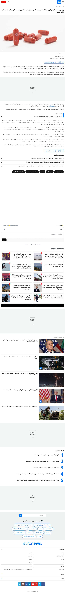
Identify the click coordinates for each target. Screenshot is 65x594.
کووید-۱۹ (50, 172)
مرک (42, 172)
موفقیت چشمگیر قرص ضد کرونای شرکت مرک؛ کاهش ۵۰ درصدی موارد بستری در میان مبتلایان (41, 166)
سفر (63, 563)
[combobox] (32, 515)
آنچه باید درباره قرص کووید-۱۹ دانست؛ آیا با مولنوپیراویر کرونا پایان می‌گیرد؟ (45, 162)
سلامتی (30, 559)
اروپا (63, 553)
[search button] (20, 515)
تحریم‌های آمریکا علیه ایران (19, 529)
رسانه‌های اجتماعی (19, 533)
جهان (57, 6)
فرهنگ (30, 563)
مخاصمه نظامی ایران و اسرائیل (42, 525)
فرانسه (47, 533)
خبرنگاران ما (61, 569)
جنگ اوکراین (48, 529)
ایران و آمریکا (39, 533)
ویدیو (62, 566)
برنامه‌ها (30, 566)
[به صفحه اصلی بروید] (59, 2)
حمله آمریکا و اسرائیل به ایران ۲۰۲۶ (23, 525)
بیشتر (62, 578)
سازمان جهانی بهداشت (32, 172)
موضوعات (61, 549)
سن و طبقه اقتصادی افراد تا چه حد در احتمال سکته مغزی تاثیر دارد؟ (47, 158)
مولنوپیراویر (52, 106)
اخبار (60, 6)
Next (62, 559)
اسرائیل (29, 533)
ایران (40, 529)
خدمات (62, 574)
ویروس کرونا (59, 172)
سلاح (40, 536)
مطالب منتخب (59, 337)
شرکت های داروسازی (18, 172)
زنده (4, 2)
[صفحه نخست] (63, 6)
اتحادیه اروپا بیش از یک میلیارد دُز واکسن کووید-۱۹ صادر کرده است (48, 116)
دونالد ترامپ (32, 529)
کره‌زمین (30, 556)
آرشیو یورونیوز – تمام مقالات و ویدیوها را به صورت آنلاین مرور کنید (18, 569)
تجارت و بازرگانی (60, 556)
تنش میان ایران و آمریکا (29, 536)
